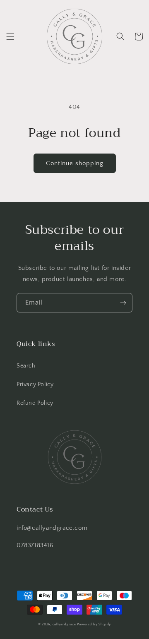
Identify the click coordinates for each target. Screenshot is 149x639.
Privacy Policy (35, 384)
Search (26, 366)
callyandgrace (64, 624)
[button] (10, 36)
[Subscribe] (123, 302)
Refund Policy (35, 403)
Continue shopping (74, 163)
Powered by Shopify (94, 624)
